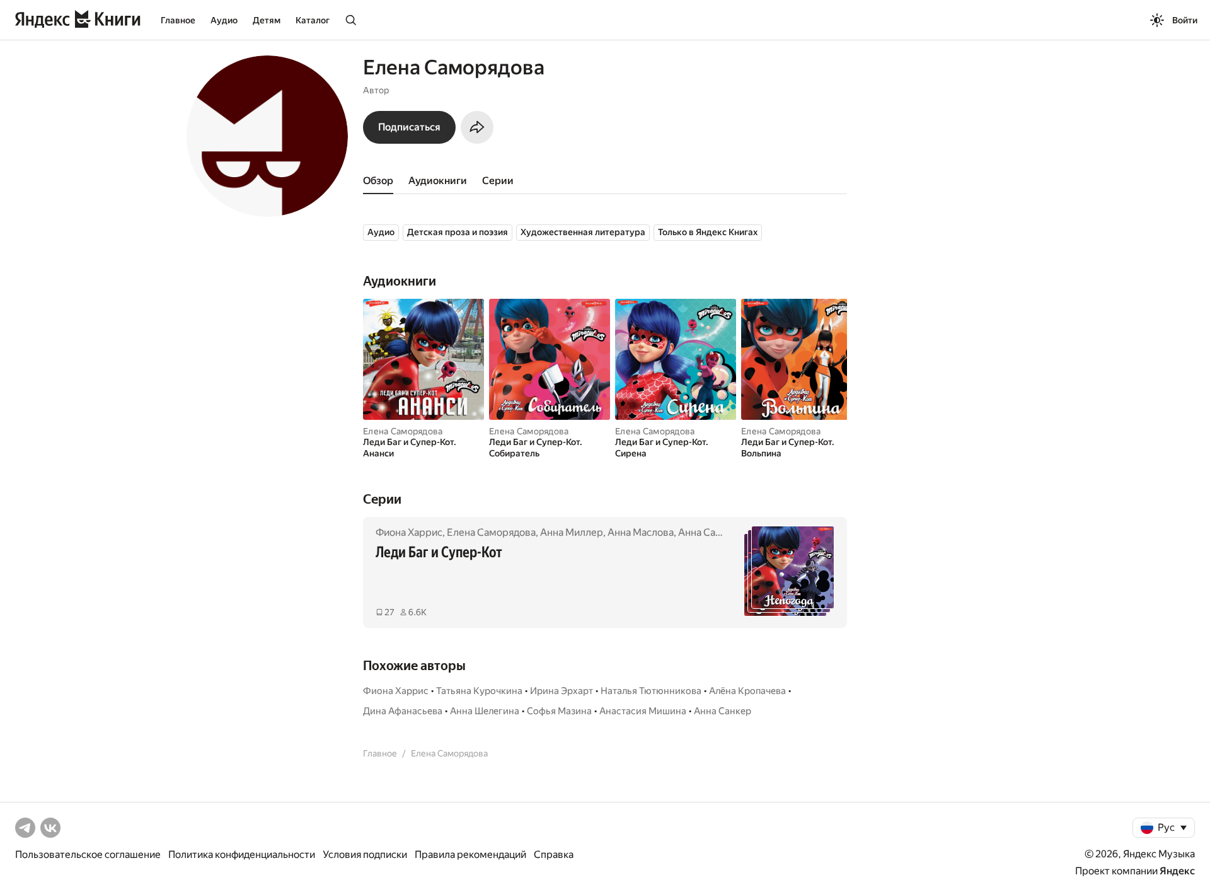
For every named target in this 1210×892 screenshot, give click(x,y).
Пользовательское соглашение (88, 854)
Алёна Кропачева (747, 691)
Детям (266, 20)
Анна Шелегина (484, 711)
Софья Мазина (559, 711)
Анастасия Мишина (642, 711)
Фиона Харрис (409, 532)
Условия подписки (365, 854)
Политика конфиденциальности (241, 854)
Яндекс (1177, 871)
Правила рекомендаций (470, 854)
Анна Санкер (708, 532)
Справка (553, 854)
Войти (1184, 20)
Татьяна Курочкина (479, 691)
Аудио (224, 20)
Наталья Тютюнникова (651, 691)
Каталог (313, 20)
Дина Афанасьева (402, 711)
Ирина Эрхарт (561, 691)
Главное (178, 20)
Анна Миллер (571, 532)
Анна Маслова (641, 532)
